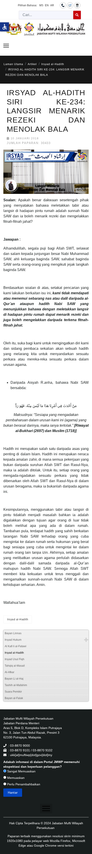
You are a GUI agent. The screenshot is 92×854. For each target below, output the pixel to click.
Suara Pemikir (13, 691)
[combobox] (46, 15)
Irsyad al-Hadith (17, 619)
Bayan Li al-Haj (14, 678)
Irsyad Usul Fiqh (14, 659)
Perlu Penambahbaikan (23, 784)
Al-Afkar (9, 672)
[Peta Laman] (77, 5)
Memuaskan (15, 778)
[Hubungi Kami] (63, 5)
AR (52, 5)
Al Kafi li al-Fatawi (15, 646)
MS (41, 5)
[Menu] (6, 45)
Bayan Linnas (13, 633)
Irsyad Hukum (13, 639)
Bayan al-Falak (14, 698)
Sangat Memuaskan (21, 771)
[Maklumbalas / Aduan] (70, 5)
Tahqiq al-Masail (15, 665)
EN (47, 5)
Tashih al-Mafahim (16, 685)
